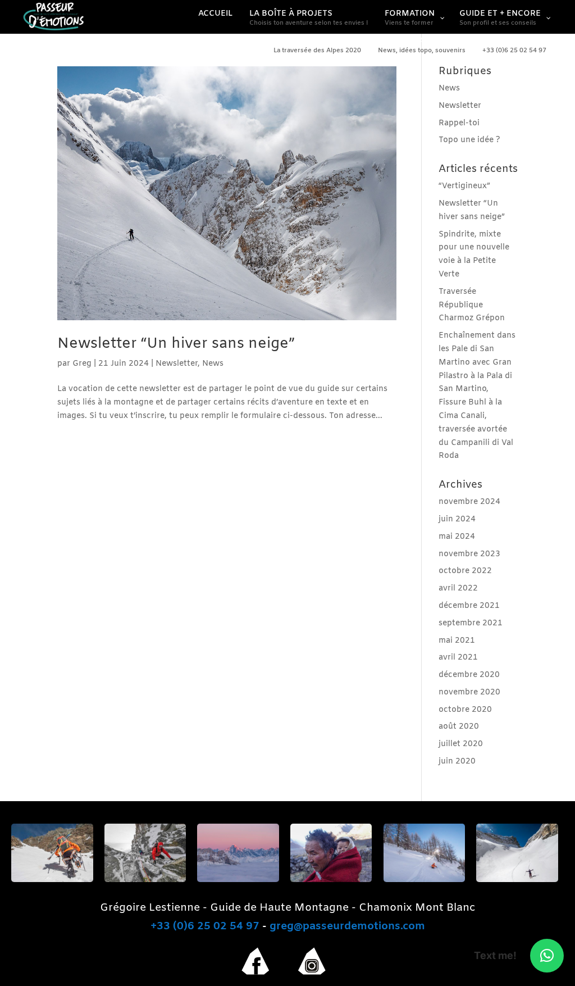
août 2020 (459, 726)
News (212, 363)
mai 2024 (457, 536)
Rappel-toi (459, 123)
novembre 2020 (469, 692)
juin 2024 (457, 519)
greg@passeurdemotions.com (347, 926)
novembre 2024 (469, 502)
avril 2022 (458, 588)
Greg (82, 363)
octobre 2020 (465, 710)
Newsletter (177, 363)
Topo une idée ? (469, 140)
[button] (547, 956)
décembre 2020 (469, 675)
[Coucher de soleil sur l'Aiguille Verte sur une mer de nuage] (238, 880)
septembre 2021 (471, 623)
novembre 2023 (469, 554)
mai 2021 (457, 640)
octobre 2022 (465, 571)
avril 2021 (458, 657)
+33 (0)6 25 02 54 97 (204, 926)
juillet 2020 (461, 744)
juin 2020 (457, 761)
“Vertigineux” (464, 186)
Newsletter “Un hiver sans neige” (175, 344)
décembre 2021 (469, 606)
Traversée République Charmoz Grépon (472, 305)
